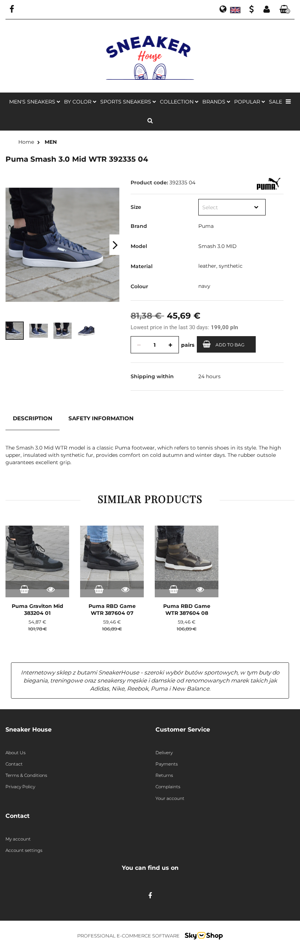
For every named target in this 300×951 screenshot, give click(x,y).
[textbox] (224, 207)
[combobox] (232, 207)
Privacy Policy (20, 786)
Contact (14, 764)
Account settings (23, 850)
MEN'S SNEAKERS (33, 101)
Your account (169, 798)
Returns (164, 775)
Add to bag (229, 344)
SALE (275, 101)
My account (18, 839)
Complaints (167, 786)
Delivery (164, 752)
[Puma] (268, 183)
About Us (15, 752)
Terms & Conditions (26, 775)
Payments (166, 764)
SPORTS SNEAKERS (126, 101)
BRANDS (214, 101)
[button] (285, 9)
